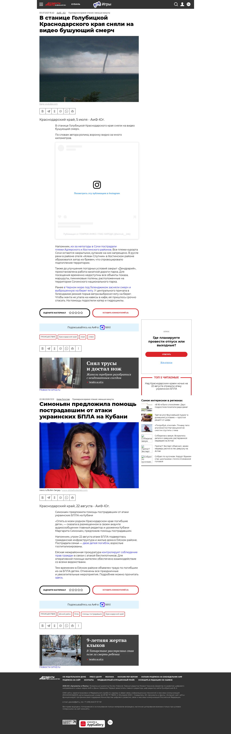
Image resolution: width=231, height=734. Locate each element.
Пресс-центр (96, 677)
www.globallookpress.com (75, 490)
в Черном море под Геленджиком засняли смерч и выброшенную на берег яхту (93, 289)
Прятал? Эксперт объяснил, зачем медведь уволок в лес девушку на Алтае (171, 448)
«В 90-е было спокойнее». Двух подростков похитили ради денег (171, 405)
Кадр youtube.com (48, 104)
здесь (59, 577)
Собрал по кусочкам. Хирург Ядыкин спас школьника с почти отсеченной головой (173, 459)
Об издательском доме (74, 677)
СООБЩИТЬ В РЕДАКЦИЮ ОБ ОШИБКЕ (155, 680)
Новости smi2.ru (49, 389)
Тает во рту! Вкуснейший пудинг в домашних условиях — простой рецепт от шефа (171, 417)
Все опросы (166, 362)
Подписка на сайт (71, 680)
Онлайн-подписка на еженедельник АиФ (161, 677)
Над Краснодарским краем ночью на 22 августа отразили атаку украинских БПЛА (166, 386)
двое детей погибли (96, 543)
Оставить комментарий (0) (116, 313)
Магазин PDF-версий (128, 677)
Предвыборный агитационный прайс (116, 680)
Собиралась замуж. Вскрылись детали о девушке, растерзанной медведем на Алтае (171, 438)
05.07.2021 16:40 (46, 13)
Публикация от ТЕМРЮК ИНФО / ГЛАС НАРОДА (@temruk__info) (96, 234)
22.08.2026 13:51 (46, 399)
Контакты (89, 680)
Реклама (109, 677)
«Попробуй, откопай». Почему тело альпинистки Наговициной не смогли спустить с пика (172, 428)
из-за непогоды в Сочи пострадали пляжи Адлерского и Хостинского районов (86, 248)
